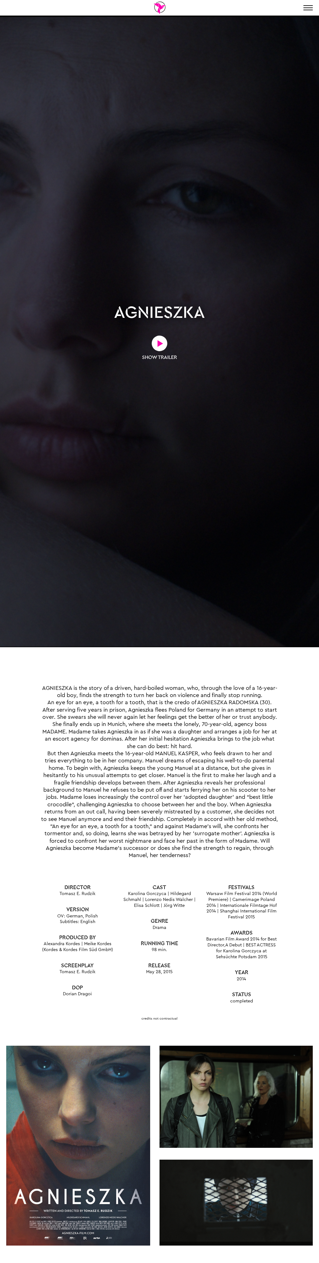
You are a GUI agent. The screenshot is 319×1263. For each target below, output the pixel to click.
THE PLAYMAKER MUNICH (159, 8)
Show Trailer (159, 357)
